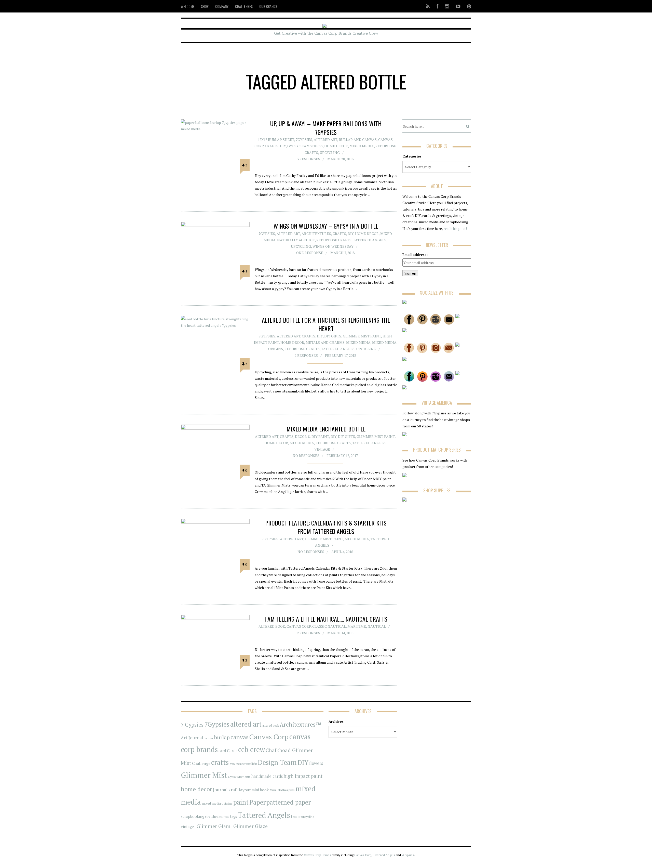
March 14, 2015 (340, 633)
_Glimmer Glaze (249, 826)
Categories (412, 156)
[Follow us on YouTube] (458, 6)
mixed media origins (217, 803)
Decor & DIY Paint (312, 436)
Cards (232, 750)
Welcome (187, 6)
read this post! (455, 228)
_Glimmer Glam (212, 826)
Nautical (377, 626)
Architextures (316, 233)
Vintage (322, 449)
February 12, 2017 (342, 455)
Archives (336, 721)
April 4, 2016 (342, 551)
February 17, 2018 (340, 355)
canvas (239, 737)
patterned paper (288, 802)
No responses (306, 455)
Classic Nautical (329, 626)
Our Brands (268, 6)
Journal (220, 790)
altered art (246, 724)
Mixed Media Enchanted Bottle (326, 428)
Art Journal (192, 738)
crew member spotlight (243, 764)
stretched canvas (217, 817)
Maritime (356, 626)
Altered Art (325, 139)
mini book (260, 790)
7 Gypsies (192, 724)
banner (208, 738)
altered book (270, 725)
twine (296, 816)
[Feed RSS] (428, 6)
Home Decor (336, 145)
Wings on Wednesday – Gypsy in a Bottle (326, 225)
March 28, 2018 (340, 158)
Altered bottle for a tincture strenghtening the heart (326, 324)
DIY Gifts (332, 336)
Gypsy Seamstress (305, 145)
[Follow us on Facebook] (437, 6)
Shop (205, 6)
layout (245, 790)
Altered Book (272, 626)
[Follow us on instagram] (447, 6)
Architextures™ (300, 724)
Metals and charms (325, 342)
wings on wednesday (333, 246)
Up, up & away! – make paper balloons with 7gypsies (326, 128)
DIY (283, 145)
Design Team (277, 762)
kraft (233, 789)
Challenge (201, 763)
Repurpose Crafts (333, 240)
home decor (196, 789)
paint (241, 802)
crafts (220, 762)
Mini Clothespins (282, 790)
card (222, 750)
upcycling (330, 152)
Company (221, 6)
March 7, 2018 (342, 252)
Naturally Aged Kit (296, 240)
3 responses (308, 158)
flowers (316, 763)
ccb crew (251, 749)
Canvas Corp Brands (317, 855)
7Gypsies (304, 139)
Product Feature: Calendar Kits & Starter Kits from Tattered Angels (326, 527)
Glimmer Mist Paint (362, 336)
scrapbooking (192, 816)
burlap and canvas (358, 139)
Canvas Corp (299, 626)
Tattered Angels (369, 240)
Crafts (271, 145)
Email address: (415, 254)
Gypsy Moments (239, 777)
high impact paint (302, 776)
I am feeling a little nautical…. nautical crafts (325, 618)
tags (233, 816)
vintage (187, 826)
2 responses (306, 355)
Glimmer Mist (204, 775)
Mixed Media (361, 145)
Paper (257, 802)
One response (309, 252)
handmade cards (267, 776)
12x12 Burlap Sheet (276, 139)
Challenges (244, 6)
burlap (222, 737)
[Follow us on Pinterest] (467, 6)
